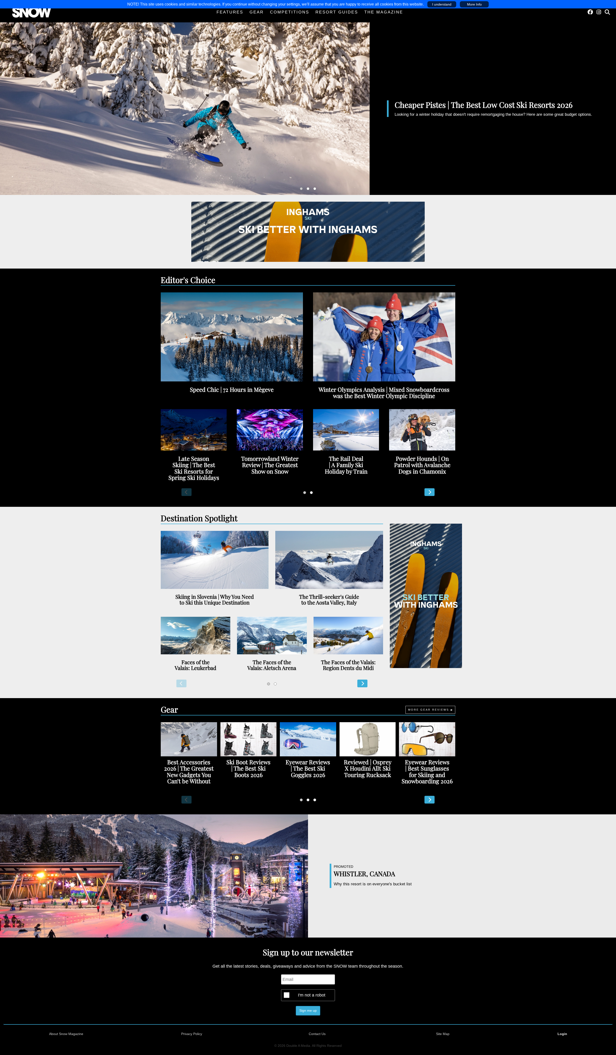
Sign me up (308, 1010)
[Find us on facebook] (590, 12)
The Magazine (383, 12)
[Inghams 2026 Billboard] (308, 231)
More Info (474, 4)
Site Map (442, 1034)
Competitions (289, 12)
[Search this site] (607, 12)
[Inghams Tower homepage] (426, 595)
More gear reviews (428, 709)
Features (230, 12)
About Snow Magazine (66, 1034)
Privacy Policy (191, 1034)
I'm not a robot (311, 995)
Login (562, 1034)
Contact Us (317, 1034)
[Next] (429, 492)
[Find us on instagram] (599, 12)
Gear (257, 12)
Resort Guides (336, 12)
